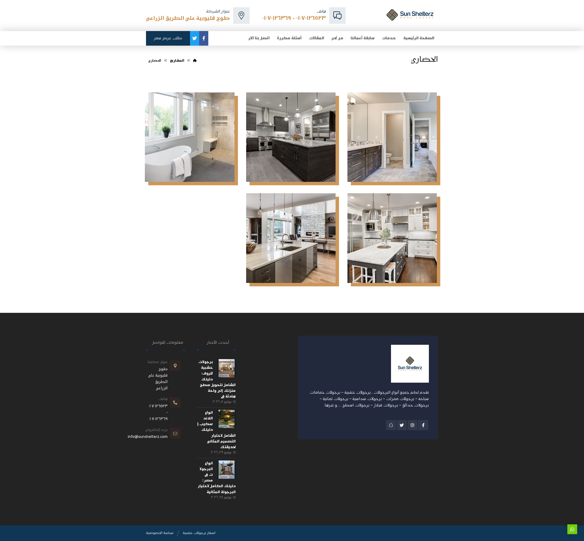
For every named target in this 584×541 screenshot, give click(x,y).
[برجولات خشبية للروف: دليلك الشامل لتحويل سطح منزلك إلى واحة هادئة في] (226, 368)
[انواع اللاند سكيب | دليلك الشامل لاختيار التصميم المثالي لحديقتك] (226, 419)
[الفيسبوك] (203, 38)
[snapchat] (391, 425)
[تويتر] (194, 38)
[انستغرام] (412, 425)
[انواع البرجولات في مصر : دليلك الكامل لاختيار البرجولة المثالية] (226, 469)
